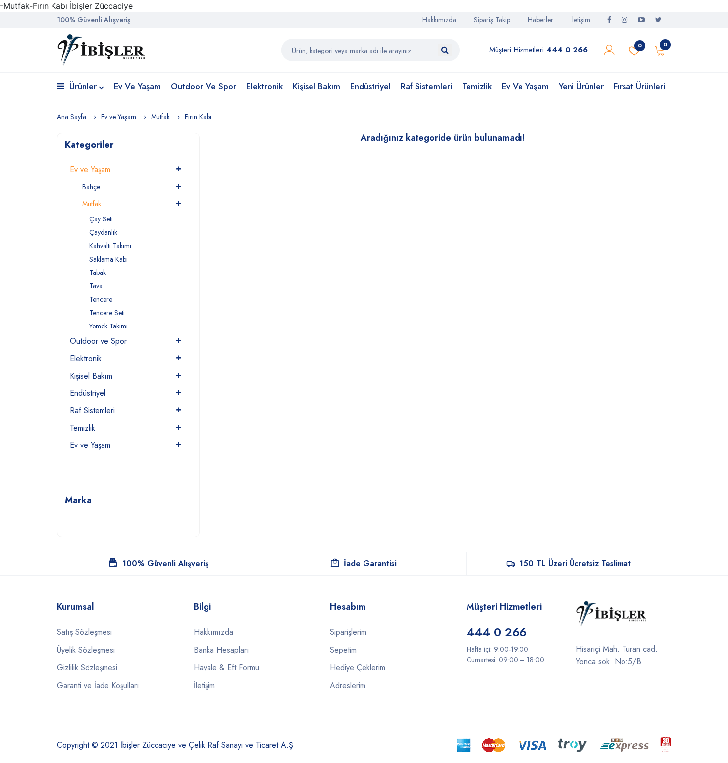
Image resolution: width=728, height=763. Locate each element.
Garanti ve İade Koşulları (98, 685)
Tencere (100, 299)
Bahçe (91, 187)
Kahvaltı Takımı (110, 246)
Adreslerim (347, 685)
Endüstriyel (370, 86)
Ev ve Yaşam (137, 86)
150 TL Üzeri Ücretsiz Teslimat (575, 563)
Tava (96, 286)
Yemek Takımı (108, 326)
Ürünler (83, 86)
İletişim (580, 20)
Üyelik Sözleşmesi (86, 649)
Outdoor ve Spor (203, 86)
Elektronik (264, 86)
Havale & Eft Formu (226, 667)
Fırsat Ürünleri (639, 86)
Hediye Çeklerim (357, 667)
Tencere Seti (107, 313)
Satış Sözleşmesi (84, 632)
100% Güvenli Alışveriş (165, 563)
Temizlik (477, 86)
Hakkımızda (439, 20)
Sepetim (343, 649)
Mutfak (160, 117)
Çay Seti (101, 219)
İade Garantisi (370, 563)
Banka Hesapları (221, 649)
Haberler (540, 20)
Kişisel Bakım (316, 86)
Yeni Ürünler (581, 86)
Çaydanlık (103, 232)
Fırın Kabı (198, 117)
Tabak (97, 272)
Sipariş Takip (492, 20)
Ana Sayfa (71, 117)
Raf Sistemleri (426, 86)
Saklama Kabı (108, 259)
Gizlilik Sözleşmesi (87, 667)
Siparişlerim (348, 632)
